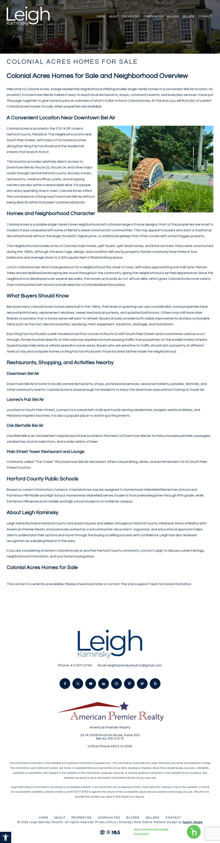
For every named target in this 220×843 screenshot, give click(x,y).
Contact (205, 16)
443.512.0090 (121, 746)
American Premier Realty (26, 529)
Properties (131, 16)
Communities (153, 16)
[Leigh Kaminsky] (28, 16)
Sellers (188, 16)
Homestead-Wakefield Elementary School (157, 489)
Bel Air (189, 89)
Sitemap (125, 822)
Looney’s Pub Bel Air (25, 400)
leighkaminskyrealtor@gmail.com (135, 665)
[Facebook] (65, 683)
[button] (5, 837)
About (114, 16)
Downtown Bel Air (23, 374)
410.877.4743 (81, 665)
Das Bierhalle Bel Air (25, 426)
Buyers (173, 16)
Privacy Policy (105, 822)
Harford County (19, 134)
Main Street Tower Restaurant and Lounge (45, 452)
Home (101, 16)
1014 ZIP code (69, 128)
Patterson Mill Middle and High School (36, 495)
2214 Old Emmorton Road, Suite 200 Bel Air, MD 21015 (110, 736)
